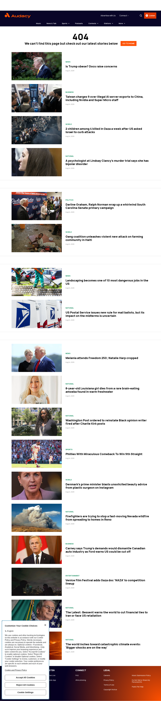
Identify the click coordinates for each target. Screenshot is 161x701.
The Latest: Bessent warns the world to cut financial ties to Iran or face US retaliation (107, 613)
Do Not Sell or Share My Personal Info (141, 681)
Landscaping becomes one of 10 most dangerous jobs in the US (107, 282)
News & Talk (51, 23)
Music (38, 23)
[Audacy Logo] (18, 15)
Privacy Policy (109, 680)
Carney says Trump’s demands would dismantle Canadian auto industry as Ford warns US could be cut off (105, 549)
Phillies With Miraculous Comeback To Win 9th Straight (104, 454)
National (70, 156)
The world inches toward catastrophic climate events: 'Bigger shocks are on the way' (103, 645)
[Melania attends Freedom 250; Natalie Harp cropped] (37, 358)
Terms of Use (109, 685)
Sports (64, 23)
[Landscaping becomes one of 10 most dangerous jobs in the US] (37, 282)
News (68, 62)
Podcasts (79, 23)
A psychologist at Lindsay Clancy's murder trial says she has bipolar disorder (107, 162)
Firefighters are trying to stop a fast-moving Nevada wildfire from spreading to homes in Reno (107, 517)
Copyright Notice (110, 690)
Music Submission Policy (141, 675)
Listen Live (51, 675)
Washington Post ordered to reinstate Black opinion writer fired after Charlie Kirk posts (106, 421)
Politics (69, 200)
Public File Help (137, 687)
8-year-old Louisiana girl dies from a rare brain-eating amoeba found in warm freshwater (102, 390)
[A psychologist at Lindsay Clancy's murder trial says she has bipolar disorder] (37, 162)
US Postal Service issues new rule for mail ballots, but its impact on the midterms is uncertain (105, 314)
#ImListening (80, 680)
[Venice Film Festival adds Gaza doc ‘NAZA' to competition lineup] (37, 582)
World (69, 124)
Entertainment (73, 576)
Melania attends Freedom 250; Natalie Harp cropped (102, 358)
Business (70, 92)
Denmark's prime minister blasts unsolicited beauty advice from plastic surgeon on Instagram (106, 485)
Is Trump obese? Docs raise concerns (91, 66)
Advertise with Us (108, 15)
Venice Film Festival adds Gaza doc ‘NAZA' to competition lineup (105, 581)
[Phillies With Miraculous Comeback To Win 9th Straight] (37, 454)
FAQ (76, 675)
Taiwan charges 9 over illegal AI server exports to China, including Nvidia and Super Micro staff (104, 98)
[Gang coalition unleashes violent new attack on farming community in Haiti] (37, 238)
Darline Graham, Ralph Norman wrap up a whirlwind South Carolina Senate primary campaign (105, 206)
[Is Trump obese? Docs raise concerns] (37, 66)
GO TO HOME (128, 43)
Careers (107, 675)
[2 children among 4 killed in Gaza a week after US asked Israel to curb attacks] (37, 130)
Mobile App (51, 680)
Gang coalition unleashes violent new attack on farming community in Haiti (104, 238)
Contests (92, 23)
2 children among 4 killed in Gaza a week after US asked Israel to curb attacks (104, 130)
